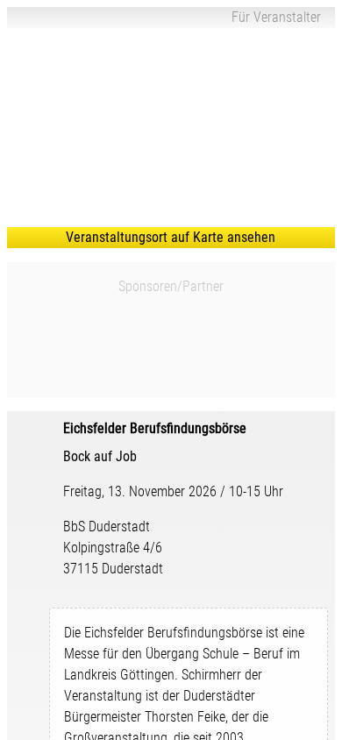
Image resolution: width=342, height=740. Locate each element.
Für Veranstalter (276, 17)
